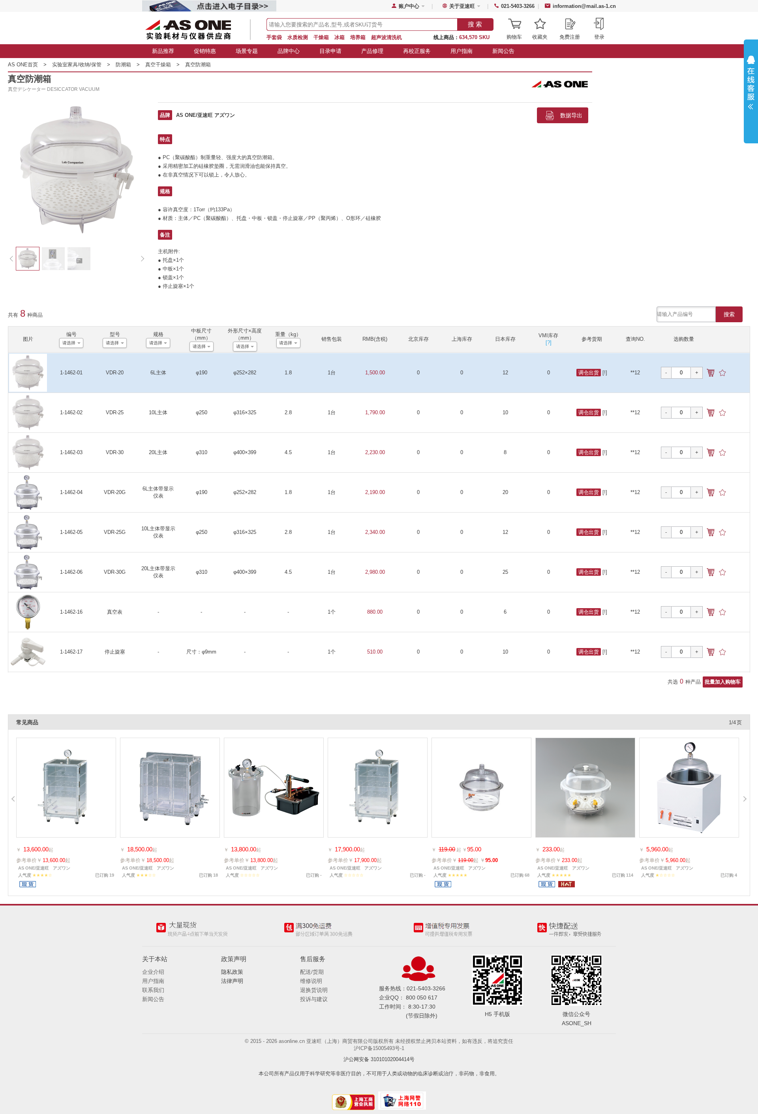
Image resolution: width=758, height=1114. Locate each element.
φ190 (201, 373)
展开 (751, 84)
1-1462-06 (71, 572)
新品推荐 (163, 51)
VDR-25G (115, 532)
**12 (635, 373)
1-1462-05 (71, 532)
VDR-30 (115, 452)
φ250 (201, 412)
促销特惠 (205, 51)
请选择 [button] (68, 342)
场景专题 (247, 51)
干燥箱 (321, 37)
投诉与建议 (314, 999)
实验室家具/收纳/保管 (81, 65)
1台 (332, 373)
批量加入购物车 (723, 682)
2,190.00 (375, 492)
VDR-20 (115, 373)
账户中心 (409, 6)
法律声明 (232, 981)
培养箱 (358, 37)
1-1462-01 (71, 373)
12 (505, 373)
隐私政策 (232, 972)
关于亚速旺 (462, 6)
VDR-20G (115, 492)
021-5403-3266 (518, 6)
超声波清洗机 (386, 37)
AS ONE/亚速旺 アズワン (205, 115)
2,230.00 (375, 452)
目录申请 (330, 51)
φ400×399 (244, 452)
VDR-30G (115, 572)
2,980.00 (375, 572)
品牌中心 (289, 51)
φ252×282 (244, 373)
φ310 (201, 452)
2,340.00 (375, 532)
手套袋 (274, 37)
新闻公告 (503, 51)
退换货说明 (314, 990)
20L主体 (158, 452)
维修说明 (311, 981)
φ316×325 (244, 412)
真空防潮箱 (198, 65)
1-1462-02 (71, 412)
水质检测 (297, 37)
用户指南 (461, 51)
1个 (332, 612)
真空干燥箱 (162, 65)
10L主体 (158, 412)
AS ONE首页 (27, 65)
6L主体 (158, 373)
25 (505, 572)
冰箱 (339, 37)
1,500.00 (375, 373)
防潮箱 (128, 65)
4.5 (288, 452)
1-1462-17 (71, 652)
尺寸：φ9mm (201, 652)
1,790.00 (375, 412)
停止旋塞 (115, 652)
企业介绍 (153, 972)
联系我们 (153, 990)
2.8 (288, 412)
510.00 (375, 652)
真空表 (114, 612)
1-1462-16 (71, 612)
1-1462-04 (71, 492)
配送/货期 (312, 972)
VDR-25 (115, 412)
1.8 (288, 373)
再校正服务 (417, 51)
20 (505, 492)
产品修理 (372, 51)
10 (505, 412)
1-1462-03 (71, 452)
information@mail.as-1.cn (584, 6)
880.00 (375, 612)
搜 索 (475, 24)
